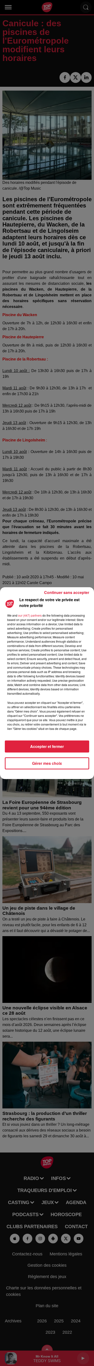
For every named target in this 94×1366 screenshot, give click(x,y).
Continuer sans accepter (66, 592)
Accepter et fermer (47, 746)
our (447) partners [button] (30, 615)
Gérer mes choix (47, 763)
